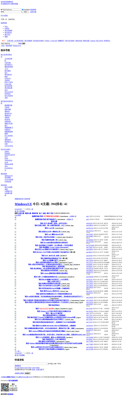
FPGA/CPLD (9, 92)
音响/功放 (78, 41)
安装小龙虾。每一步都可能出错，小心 (51, 225)
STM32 (47, 41)
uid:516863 (89, 236)
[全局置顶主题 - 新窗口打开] (18, 217)
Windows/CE (17, 45)
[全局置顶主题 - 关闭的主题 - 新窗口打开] (15, 219)
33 (75, 216)
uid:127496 (89, 349)
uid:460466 (89, 240)
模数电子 (61, 41)
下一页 (31, 209)
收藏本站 (10, 2)
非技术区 (4, 185)
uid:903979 (89, 317)
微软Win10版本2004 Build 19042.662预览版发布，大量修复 (56, 325)
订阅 (25, 199)
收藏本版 (19, 199)
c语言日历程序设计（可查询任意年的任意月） (47, 264)
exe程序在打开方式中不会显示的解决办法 (48, 347)
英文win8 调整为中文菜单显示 (48, 249)
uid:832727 (89, 272)
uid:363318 (89, 268)
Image (22, 367)
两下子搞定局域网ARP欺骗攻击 (53, 349)
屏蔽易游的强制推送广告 (52, 258)
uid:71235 (89, 322)
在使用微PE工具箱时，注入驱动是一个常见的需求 (56, 245)
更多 (52, 213)
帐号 (2, 9)
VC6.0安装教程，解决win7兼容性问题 (52, 337)
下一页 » (17, 351)
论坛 (6, 26)
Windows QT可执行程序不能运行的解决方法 (56, 311)
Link (25, 367)
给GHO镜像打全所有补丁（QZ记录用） (55, 279)
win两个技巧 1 (56, 281)
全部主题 (21, 213)
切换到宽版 (14, 4)
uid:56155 (89, 258)
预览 (41, 216)
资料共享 (8, 140)
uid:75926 (89, 247)
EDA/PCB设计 (5, 149)
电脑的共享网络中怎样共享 (51, 283)
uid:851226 (89, 228)
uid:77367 (89, 315)
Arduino (92, 41)
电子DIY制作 (69, 41)
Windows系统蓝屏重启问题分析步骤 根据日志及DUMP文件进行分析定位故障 (55, 343)
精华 (48, 213)
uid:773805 (89, 341)
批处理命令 (56, 305)
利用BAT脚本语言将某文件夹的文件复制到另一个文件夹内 (48, 302)
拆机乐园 (86, 41)
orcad (6, 162)
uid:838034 (89, 328)
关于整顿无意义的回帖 (51, 216)
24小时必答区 (18, 41)
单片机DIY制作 (38, 41)
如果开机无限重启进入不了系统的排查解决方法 (56, 294)
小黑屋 (3, 377)
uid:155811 (89, 234)
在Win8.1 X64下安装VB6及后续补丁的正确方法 (52, 252)
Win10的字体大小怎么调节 (51, 285)
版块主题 (54, 221)
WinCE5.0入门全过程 (46, 308)
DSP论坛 (8, 93)
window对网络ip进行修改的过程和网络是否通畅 (48, 331)
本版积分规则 (19, 373)
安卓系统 (8, 177)
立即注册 (33, 12)
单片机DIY (8, 32)
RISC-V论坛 (9, 82)
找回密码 (33, 9)
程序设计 (107, 41)
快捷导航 (4, 23)
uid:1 (87, 216)
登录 (33, 369)
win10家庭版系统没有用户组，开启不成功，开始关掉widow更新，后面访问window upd (56, 334)
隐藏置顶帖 (36, 216)
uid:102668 (89, 337)
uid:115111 (89, 262)
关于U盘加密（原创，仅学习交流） (56, 223)
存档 (28, 199)
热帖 (44, 213)
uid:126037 (89, 283)
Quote (29, 367)
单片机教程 (8, 30)
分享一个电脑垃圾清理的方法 (47, 277)
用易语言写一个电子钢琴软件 (56, 339)
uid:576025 (89, 297)
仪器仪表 (8, 121)
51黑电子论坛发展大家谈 (8, 193)
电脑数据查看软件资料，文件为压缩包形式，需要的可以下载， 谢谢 (51, 328)
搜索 (20, 43)
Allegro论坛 (8, 160)
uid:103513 (89, 311)
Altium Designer (7, 152)
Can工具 (51, 228)
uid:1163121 (90, 231)
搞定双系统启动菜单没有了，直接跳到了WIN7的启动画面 (56, 322)
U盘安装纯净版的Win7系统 (48, 262)
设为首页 (4, 2)
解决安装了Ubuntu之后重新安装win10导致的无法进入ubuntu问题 (53, 317)
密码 (2, 12)
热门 (40, 213)
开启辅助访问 (5, 4)
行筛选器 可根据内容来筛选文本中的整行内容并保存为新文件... (48, 300)
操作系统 (9, 45)
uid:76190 (89, 308)
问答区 (7, 28)
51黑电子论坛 (10, 377)
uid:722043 (89, 260)
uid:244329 (89, 287)
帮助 (6, 36)
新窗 (16, 213)
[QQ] (31, 377)
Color (18, 367)
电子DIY (7, 34)
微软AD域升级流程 (48, 341)
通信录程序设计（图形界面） (56, 266)
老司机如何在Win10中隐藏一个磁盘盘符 (55, 288)
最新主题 (28, 213)
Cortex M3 (54, 41)
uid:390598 (89, 277)
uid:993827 (89, 304)
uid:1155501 (90, 242)
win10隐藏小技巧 (52, 260)
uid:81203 (89, 223)
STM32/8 (7, 78)
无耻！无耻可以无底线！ (47, 237)
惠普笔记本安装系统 (51, 270)
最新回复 (35, 213)
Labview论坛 (9, 146)
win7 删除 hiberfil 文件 (55, 234)
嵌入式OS (99, 41)
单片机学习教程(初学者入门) (9, 67)
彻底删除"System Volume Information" (56, 247)
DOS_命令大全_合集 (52, 255)
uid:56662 (89, 339)
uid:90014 (89, 252)
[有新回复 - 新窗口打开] (15, 223)
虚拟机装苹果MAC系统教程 (55, 315)
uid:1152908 (90, 245)
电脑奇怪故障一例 (51, 240)
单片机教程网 (13, 380)
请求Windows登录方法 (51, 291)
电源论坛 (8, 115)
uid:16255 (89, 291)
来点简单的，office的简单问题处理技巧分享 (48, 268)
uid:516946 (89, 347)
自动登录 (27, 10)
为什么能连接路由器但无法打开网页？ (51, 319)
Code (33, 367)
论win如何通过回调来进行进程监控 (56, 242)
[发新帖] (22, 211)
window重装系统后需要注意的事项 (56, 273)
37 (72, 219)
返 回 (16, 211)
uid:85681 (89, 264)
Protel (6, 158)
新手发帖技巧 (51, 219)
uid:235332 (89, 302)
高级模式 (18, 366)
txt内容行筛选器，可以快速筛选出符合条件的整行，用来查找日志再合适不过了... (55, 296)
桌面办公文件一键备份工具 (51, 231)
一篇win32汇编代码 (55, 313)
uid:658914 (89, 225)
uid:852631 (89, 325)
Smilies (37, 367)
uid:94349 (89, 255)
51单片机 (10, 41)
